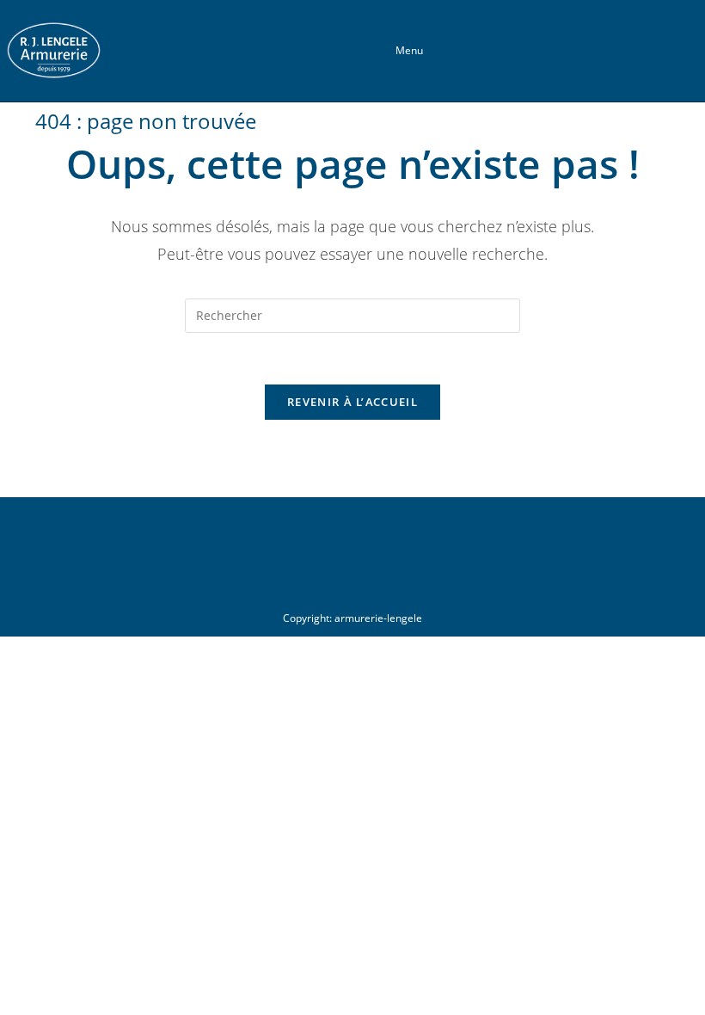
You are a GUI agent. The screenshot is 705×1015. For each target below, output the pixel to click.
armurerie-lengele (378, 618)
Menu (409, 50)
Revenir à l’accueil (352, 401)
